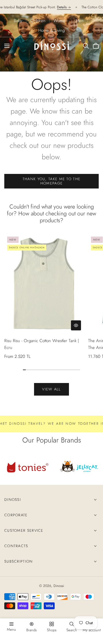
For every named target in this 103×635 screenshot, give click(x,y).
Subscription (18, 561)
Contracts (16, 546)
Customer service (23, 530)
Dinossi (12, 499)
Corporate (16, 515)
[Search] (86, 46)
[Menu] (6, 46)
